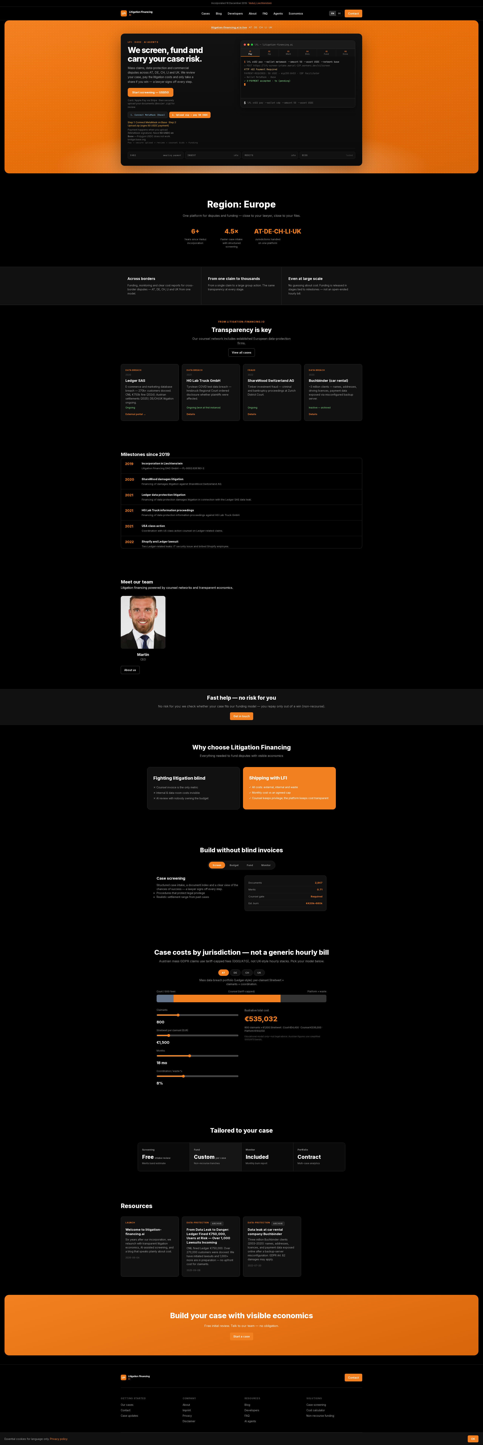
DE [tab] (235, 972)
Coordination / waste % (169, 1071)
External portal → (135, 414)
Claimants (162, 1009)
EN (332, 13)
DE (339, 13)
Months (161, 1050)
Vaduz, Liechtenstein (260, 3)
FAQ (265, 13)
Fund (250, 865)
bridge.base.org (137, 139)
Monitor (266, 865)
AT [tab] (223, 972)
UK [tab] (259, 972)
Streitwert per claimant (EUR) (172, 1030)
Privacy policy (59, 1438)
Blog (247, 1404)
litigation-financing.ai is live (229, 27)
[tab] (250, 53)
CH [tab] (247, 972)
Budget (234, 865)
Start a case (241, 1336)
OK (473, 1438)
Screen (217, 865)
